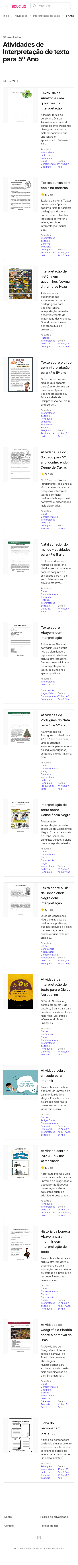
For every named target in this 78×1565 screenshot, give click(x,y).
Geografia (46, 166)
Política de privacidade (54, 1516)
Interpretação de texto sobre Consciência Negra (55, 810)
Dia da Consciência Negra (47, 689)
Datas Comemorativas (49, 162)
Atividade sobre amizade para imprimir (53, 1076)
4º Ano (61, 163)
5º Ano (66, 255)
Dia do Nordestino (47, 1033)
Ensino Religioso (46, 429)
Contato (9, 1525)
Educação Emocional (46, 423)
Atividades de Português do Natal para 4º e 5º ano (56, 720)
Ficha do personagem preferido (50, 1428)
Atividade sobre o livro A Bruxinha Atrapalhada (54, 1156)
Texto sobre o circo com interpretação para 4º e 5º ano (56, 368)
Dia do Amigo (44, 1119)
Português (46, 158)
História (45, 337)
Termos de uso (49, 1525)
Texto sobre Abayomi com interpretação (51, 633)
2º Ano (61, 1129)
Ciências (45, 608)
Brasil (44, 1407)
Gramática (46, 774)
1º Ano (61, 1469)
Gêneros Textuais (45, 245)
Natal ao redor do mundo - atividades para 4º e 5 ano (56, 549)
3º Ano (61, 252)
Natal (43, 611)
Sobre (8, 1516)
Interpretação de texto (48, 153)
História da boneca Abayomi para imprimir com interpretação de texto (55, 1241)
